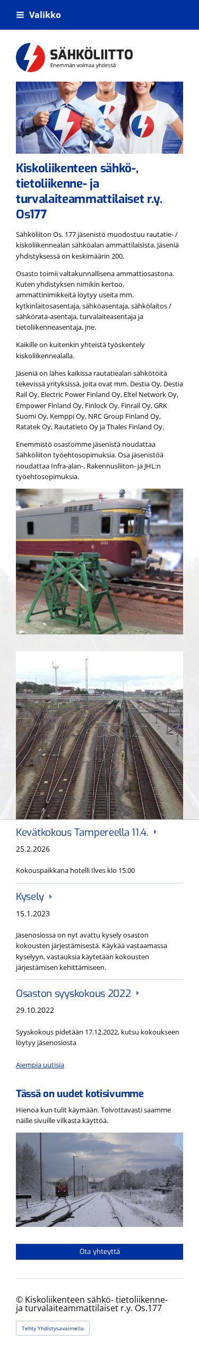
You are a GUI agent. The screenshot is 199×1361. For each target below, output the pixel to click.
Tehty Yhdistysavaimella (53, 1328)
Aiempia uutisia (40, 1065)
